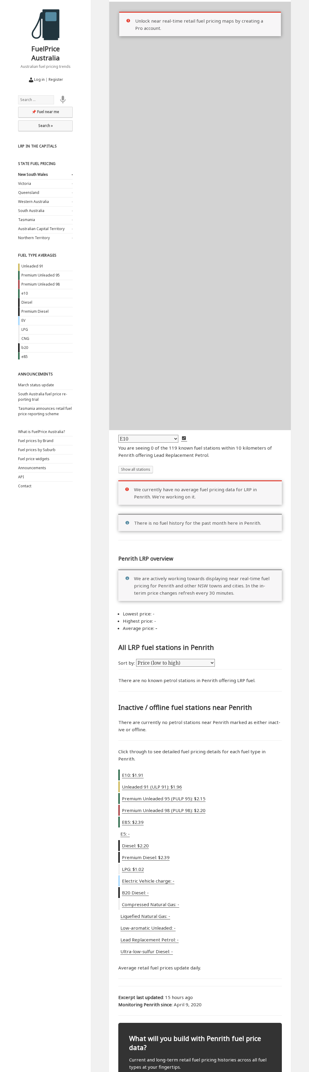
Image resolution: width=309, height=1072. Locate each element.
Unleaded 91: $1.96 (152, 787)
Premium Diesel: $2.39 (146, 857)
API (21, 476)
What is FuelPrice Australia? (41, 431)
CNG (25, 338)
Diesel (26, 302)
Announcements (35, 374)
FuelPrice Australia (45, 53)
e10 (24, 293)
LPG (24, 329)
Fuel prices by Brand (35, 440)
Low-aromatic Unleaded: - (148, 928)
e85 (24, 356)
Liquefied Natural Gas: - (145, 916)
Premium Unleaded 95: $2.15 (163, 798)
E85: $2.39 (133, 822)
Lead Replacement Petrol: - (149, 940)
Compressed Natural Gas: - (150, 904)
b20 (24, 347)
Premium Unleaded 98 (40, 284)
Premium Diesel (35, 311)
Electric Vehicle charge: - (148, 881)
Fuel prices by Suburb (37, 449)
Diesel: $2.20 (135, 846)
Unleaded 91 (32, 266)
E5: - (125, 834)
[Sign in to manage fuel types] (184, 438)
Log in (39, 79)
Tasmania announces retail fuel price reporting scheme (45, 411)
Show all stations (135, 469)
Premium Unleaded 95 (40, 275)
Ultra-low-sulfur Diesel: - (146, 951)
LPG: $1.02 (133, 869)
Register (56, 79)
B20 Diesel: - (135, 893)
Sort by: (127, 663)
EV (23, 320)
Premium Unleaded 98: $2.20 (163, 810)
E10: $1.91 (133, 775)
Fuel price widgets (33, 458)
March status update (36, 384)
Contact (24, 486)
